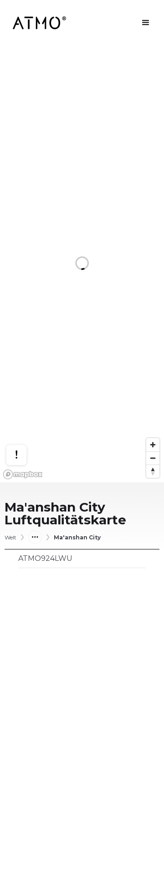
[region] (82, 264)
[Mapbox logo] (23, 474)
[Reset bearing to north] (152, 471)
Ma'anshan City (77, 537)
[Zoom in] (152, 444)
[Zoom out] (152, 458)
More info (25, 423)
